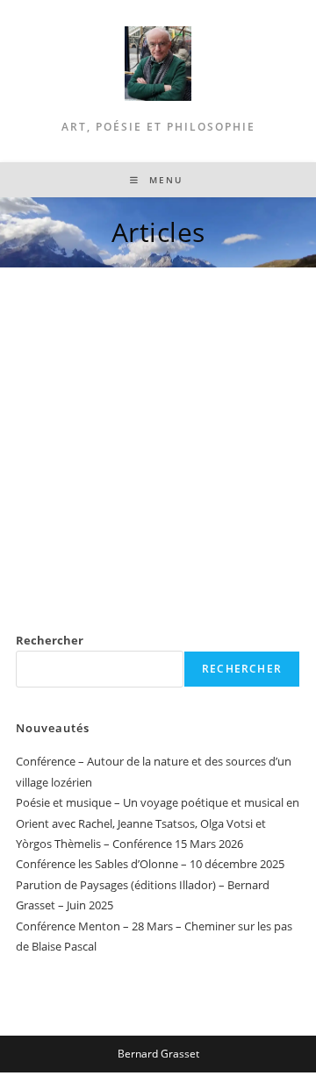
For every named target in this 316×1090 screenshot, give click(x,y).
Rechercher (49, 640)
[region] (158, 453)
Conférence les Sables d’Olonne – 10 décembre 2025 (150, 864)
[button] (36, 453)
